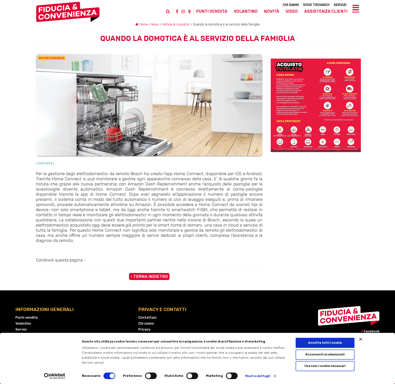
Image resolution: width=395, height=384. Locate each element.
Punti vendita (211, 11)
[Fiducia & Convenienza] (68, 13)
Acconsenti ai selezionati (325, 354)
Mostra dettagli (257, 376)
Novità (271, 11)
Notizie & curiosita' (176, 24)
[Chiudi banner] (360, 339)
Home (143, 24)
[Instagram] (183, 11)
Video (292, 11)
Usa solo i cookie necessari (325, 366)
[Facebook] (177, 11)
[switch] (151, 375)
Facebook (371, 331)
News (155, 24)
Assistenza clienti (325, 11)
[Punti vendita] (189, 11)
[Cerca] (170, 13)
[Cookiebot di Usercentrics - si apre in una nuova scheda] (55, 376)
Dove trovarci (316, 5)
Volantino (246, 11)
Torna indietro (150, 276)
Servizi (340, 5)
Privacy (144, 329)
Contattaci (147, 317)
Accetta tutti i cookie (325, 343)
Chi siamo (291, 5)
